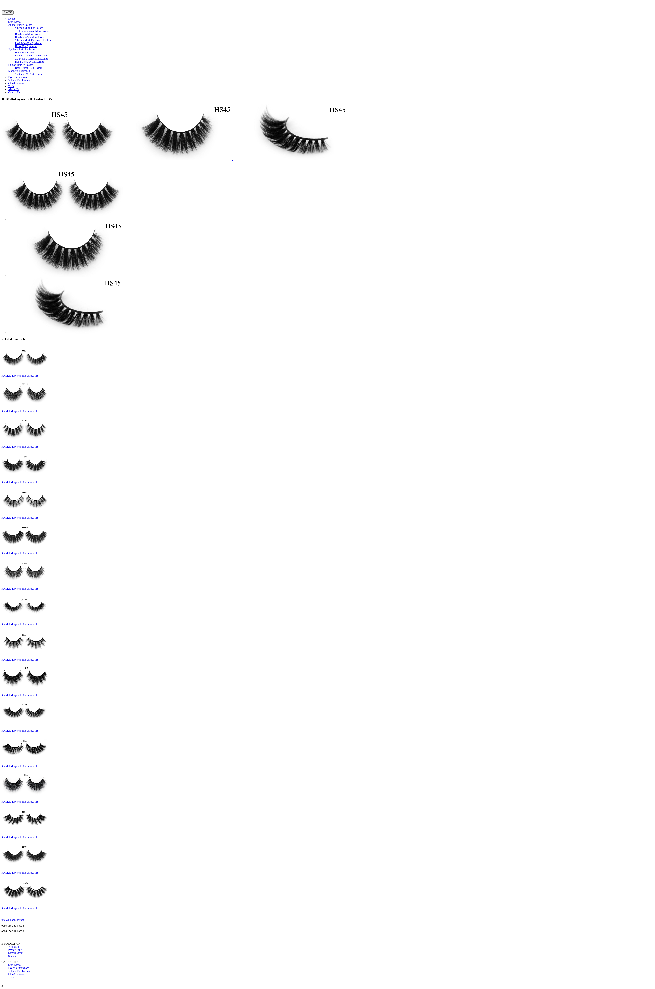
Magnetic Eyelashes (19, 70)
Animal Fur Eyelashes (20, 24)
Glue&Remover (16, 83)
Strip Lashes (14, 21)
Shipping (13, 956)
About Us (13, 89)
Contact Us (14, 92)
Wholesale (13, 946)
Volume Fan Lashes (19, 80)
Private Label (15, 949)
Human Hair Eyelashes (20, 64)
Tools (11, 86)
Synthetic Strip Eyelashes (21, 49)
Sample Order (15, 952)
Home (11, 18)
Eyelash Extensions (18, 77)
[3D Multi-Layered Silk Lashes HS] (24, 369)
